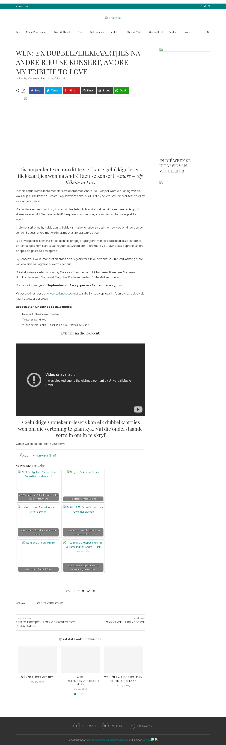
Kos (80, 31)
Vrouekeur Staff (36, 78)
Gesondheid (156, 31)
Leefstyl (115, 31)
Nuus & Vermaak (36, 31)
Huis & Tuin (134, 31)
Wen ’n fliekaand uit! (37, 677)
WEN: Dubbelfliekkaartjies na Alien (80, 681)
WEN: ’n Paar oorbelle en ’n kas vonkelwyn (123, 679)
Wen (187, 31)
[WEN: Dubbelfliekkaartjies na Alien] (80, 659)
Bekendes (96, 31)
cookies (147, 739)
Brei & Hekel (62, 31)
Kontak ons (22, 6)
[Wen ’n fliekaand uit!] (37, 659)
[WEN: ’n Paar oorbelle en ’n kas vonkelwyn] (123, 659)
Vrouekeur (92, 739)
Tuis (18, 31)
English (172, 31)
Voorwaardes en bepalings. (114, 739)
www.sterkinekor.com (61, 293)
